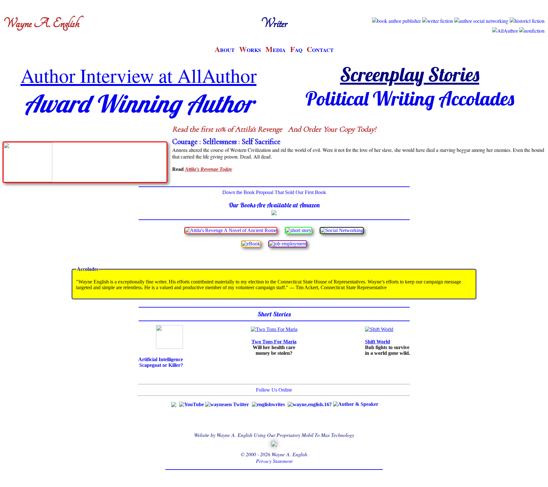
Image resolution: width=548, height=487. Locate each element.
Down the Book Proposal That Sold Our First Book (274, 192)
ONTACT (320, 50)
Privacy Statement (274, 461)
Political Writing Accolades (409, 98)
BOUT (225, 50)
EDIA (275, 50)
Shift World (377, 341)
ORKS (250, 50)
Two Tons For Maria (274, 341)
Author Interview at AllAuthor (139, 75)
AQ (296, 50)
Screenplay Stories (409, 74)
